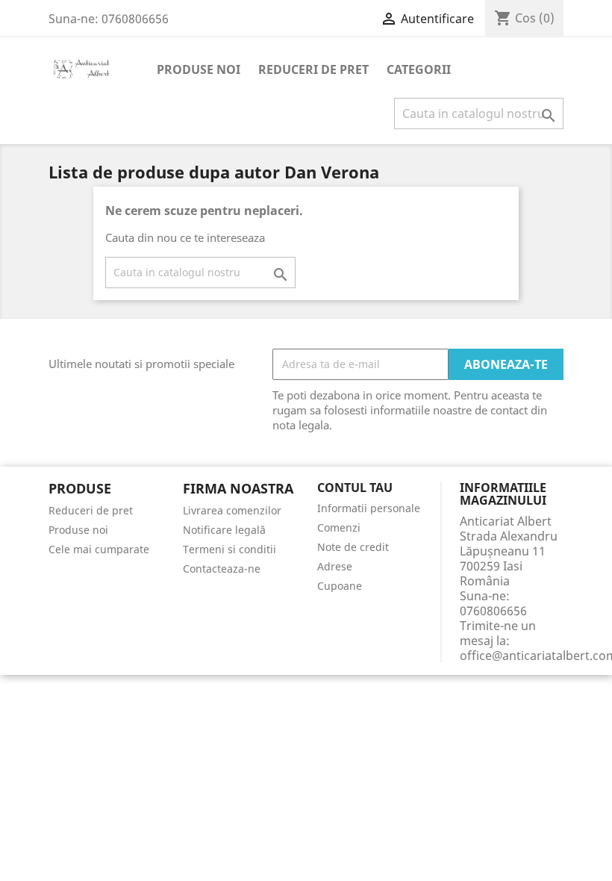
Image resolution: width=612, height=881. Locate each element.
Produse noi (198, 69)
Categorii (419, 69)
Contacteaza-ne (221, 568)
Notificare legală (224, 530)
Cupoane (339, 586)
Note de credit (353, 547)
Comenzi (338, 527)
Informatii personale (368, 508)
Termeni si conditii (229, 549)
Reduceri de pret (313, 69)
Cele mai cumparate (99, 549)
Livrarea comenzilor (232, 510)
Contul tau (355, 488)
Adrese (334, 566)
